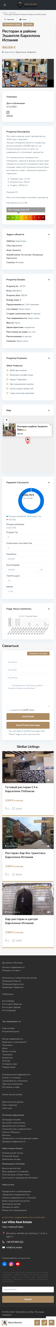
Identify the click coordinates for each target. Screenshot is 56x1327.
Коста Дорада (9, 1010)
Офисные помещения (12, 1084)
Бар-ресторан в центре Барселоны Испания (21, 921)
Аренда (12, 13)
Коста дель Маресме (12, 1004)
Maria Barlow (15, 1322)
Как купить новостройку (13, 1122)
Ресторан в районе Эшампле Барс (32, 428)
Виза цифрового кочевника (15, 1171)
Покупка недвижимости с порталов (19, 1197)
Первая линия (8, 1067)
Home (4, 13)
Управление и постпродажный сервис (20, 1138)
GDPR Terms (28, 710)
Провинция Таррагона (12, 987)
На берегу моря (9, 1064)
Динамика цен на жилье (13, 1126)
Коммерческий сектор (12, 1153)
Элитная (6, 1060)
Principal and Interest (15, 524)
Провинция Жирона (11, 981)
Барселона (21, 52)
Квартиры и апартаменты (14, 1042)
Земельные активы (11, 1159)
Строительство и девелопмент (17, 1129)
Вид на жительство (11, 1168)
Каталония (26, 254)
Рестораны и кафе (11, 1087)
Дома (4, 1048)
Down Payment (12, 565)
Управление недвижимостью (16, 1194)
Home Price (11, 554)
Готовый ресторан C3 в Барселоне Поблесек (21, 789)
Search (28, 1299)
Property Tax (12, 532)
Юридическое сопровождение (16, 1191)
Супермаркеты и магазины (15, 1080)
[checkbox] (7, 710)
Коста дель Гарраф (11, 1007)
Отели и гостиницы (11, 1077)
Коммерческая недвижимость (16, 1074)
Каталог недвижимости (13, 967)
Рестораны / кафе (12, 24)
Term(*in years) (13, 576)
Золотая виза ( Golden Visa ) (15, 1174)
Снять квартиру (9, 1105)
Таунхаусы (7, 1054)
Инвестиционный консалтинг (16, 1201)
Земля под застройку (12, 1094)
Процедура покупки (11, 1119)
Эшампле (31, 52)
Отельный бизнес (10, 1156)
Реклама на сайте (10, 1207)
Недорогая (7, 1057)
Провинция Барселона (13, 984)
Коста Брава (8, 1001)
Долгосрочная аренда (12, 1102)
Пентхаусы (7, 1045)
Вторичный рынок (10, 1031)
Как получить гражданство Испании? (20, 1177)
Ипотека (6, 1135)
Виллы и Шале (9, 1051)
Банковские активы (11, 1204)
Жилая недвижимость (12, 1039)
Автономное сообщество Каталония (19, 977)
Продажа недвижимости (14, 1141)
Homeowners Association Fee (19, 543)
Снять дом (7, 1108)
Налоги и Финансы (11, 1132)
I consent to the (22, 710)
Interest (9, 586)
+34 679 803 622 (14, 1241)
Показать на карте (11, 970)
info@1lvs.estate (14, 1247)
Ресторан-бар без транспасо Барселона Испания (25, 855)
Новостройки (8, 1028)
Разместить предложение (14, 1210)
